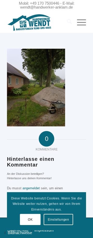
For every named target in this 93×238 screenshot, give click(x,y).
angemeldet (31, 188)
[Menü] (79, 22)
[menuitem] (67, 22)
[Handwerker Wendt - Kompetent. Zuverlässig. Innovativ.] (38, 22)
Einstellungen (58, 219)
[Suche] (67, 22)
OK (30, 219)
